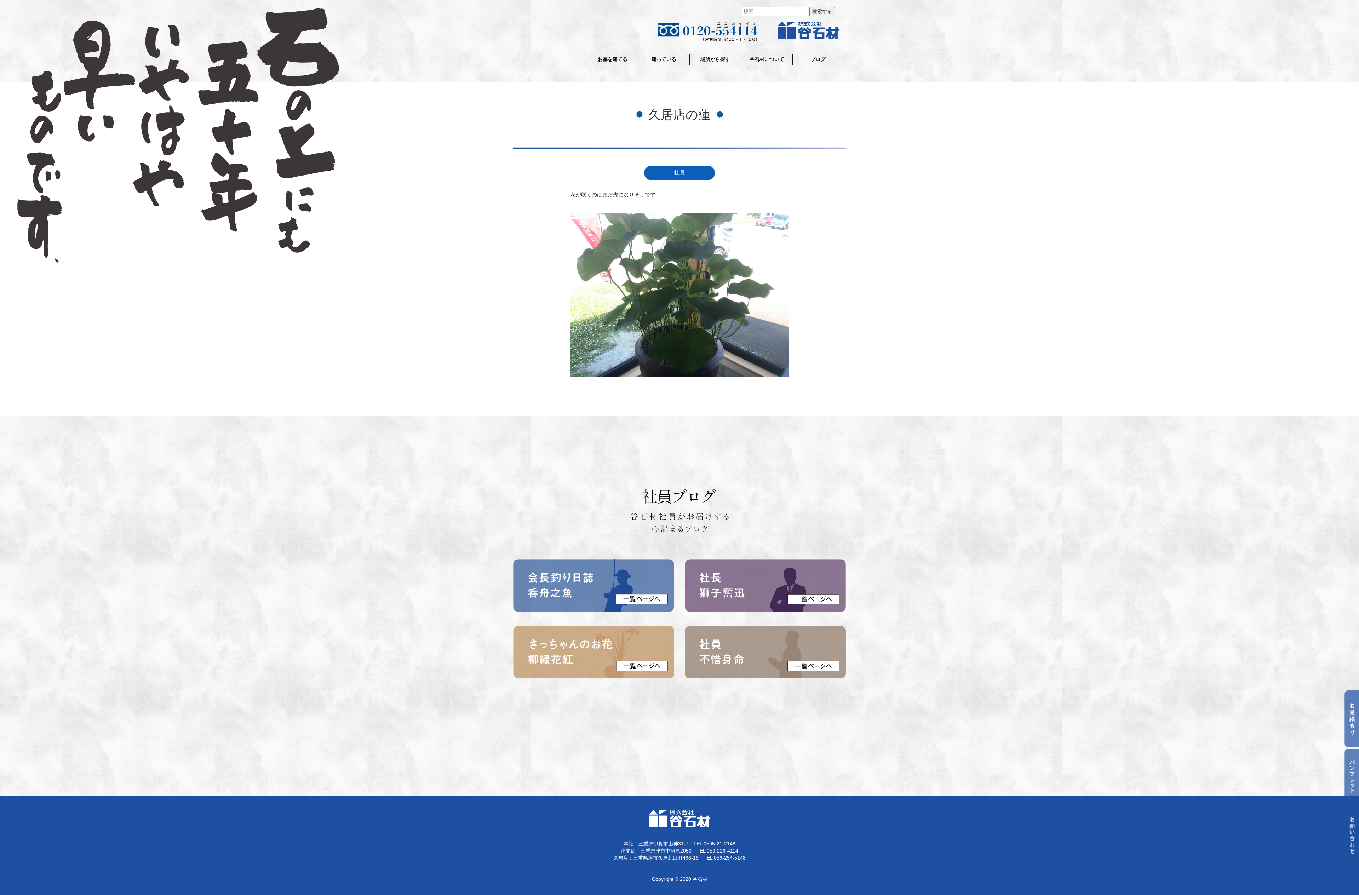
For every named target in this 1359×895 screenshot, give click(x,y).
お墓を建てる (612, 59)
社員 (679, 173)
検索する (822, 11)
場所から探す (715, 59)
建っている (664, 59)
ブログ (818, 59)
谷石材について (767, 59)
